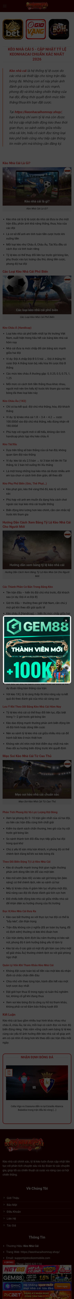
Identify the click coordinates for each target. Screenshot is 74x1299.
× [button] (66, 620)
